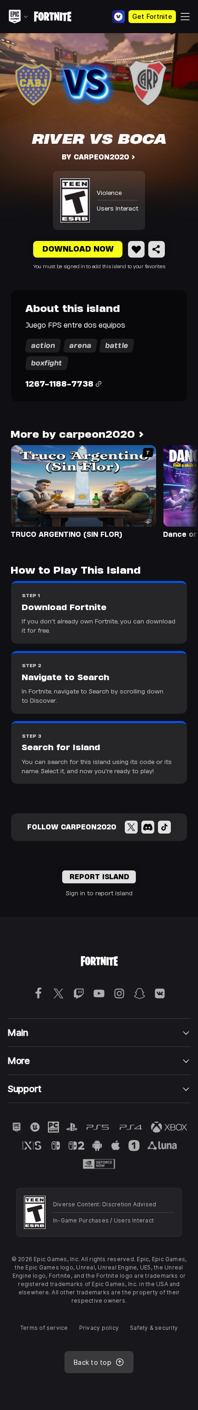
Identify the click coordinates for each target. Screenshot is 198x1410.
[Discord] (147, 827)
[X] (131, 827)
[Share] (156, 249)
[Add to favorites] (136, 249)
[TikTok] (164, 827)
